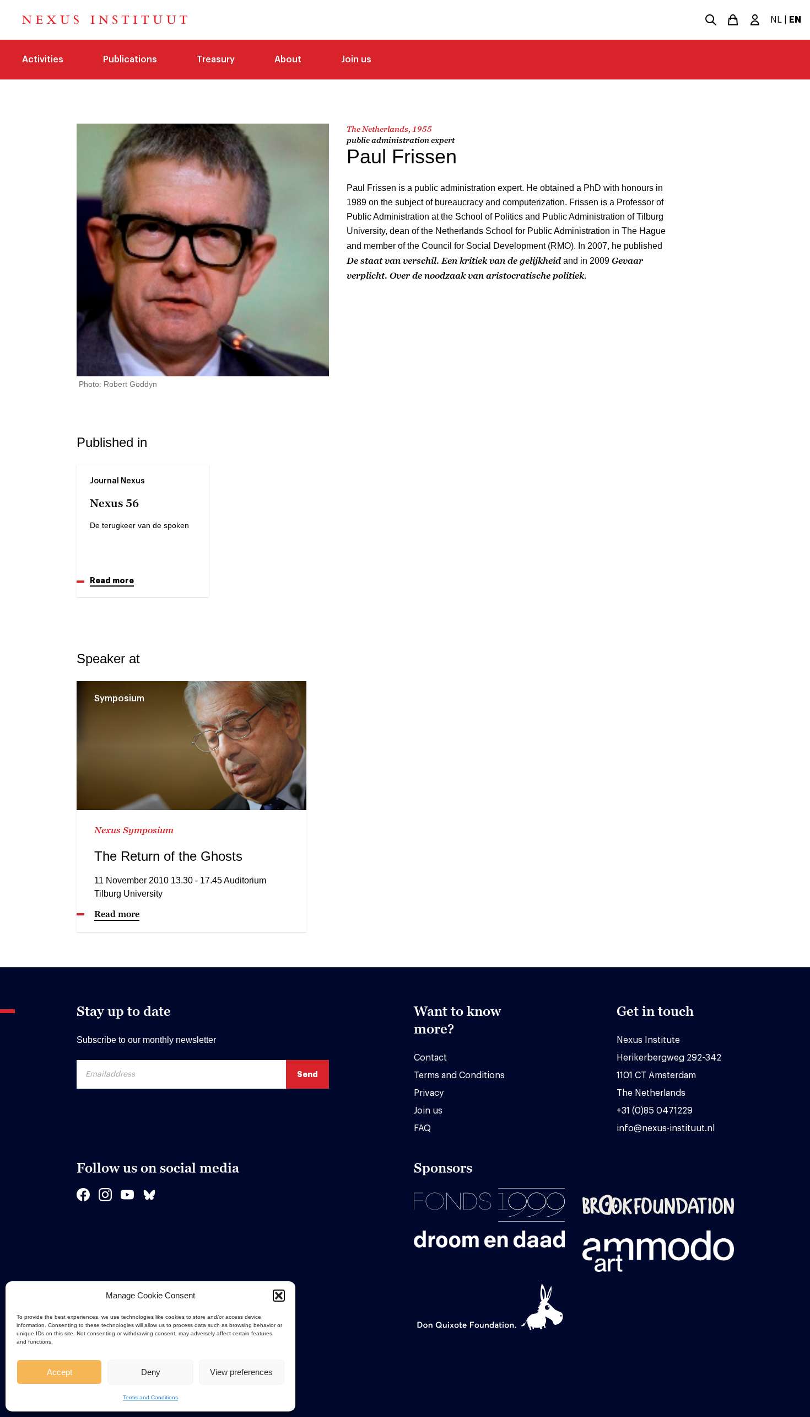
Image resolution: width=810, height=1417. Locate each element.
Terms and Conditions (150, 1397)
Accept (59, 1372)
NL (776, 19)
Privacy (429, 1093)
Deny (150, 1372)
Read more (112, 580)
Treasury (216, 59)
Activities (42, 59)
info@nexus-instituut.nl (666, 1128)
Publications (130, 59)
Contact (430, 1057)
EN (795, 19)
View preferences (241, 1372)
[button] (278, 1295)
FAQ (422, 1128)
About (287, 59)
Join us (356, 59)
